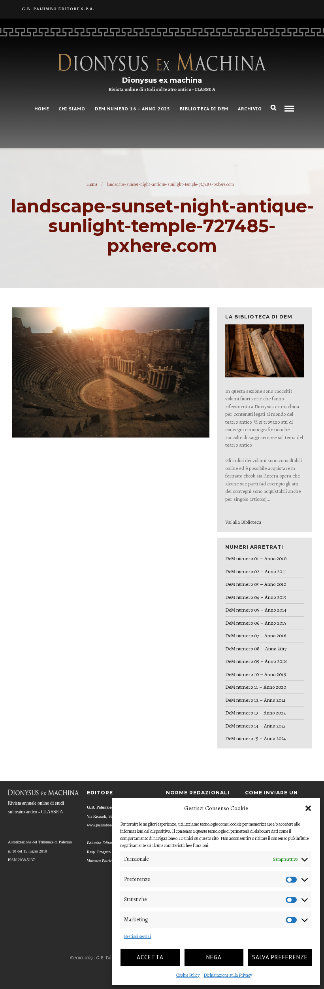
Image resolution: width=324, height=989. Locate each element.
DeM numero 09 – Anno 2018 (256, 661)
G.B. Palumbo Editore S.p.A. (58, 9)
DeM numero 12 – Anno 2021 (255, 700)
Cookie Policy (188, 975)
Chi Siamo (71, 109)
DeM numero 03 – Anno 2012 (255, 584)
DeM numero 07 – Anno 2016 (255, 635)
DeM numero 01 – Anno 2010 (255, 558)
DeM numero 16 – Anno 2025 (132, 109)
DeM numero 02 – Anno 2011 (255, 571)
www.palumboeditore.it (105, 825)
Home (91, 184)
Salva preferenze (280, 957)
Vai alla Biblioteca (243, 522)
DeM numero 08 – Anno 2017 (255, 648)
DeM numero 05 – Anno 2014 (255, 609)
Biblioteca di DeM (204, 109)
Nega (214, 957)
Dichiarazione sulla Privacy (227, 975)
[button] (308, 808)
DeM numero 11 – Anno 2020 (255, 687)
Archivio (250, 109)
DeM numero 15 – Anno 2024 (255, 738)
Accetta (150, 957)
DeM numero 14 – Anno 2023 (255, 725)
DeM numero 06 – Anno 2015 (255, 623)
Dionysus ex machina (162, 80)
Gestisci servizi (137, 936)
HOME (41, 109)
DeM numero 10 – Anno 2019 (255, 674)
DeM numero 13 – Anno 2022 (255, 712)
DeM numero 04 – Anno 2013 (255, 597)
